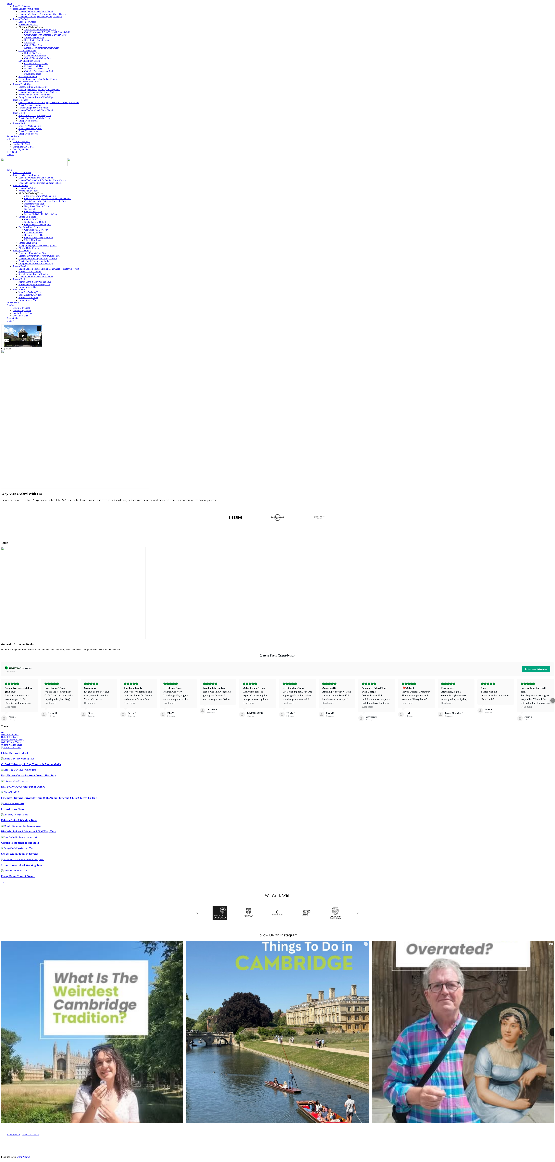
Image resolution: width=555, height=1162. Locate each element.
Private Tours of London (29, 105)
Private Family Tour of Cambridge (34, 94)
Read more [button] (10, 706)
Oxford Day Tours (9, 737)
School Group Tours (27, 76)
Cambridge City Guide (23, 147)
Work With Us (13, 1134)
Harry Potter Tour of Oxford (37, 40)
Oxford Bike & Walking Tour (37, 58)
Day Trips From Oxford (29, 61)
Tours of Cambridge (22, 84)
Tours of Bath (19, 113)
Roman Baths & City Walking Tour (34, 115)
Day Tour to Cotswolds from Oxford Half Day (28, 775)
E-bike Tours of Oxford (35, 55)
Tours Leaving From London (26, 9)
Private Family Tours (28, 24)
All (2, 732)
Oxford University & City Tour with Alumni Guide (47, 32)
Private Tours (13, 136)
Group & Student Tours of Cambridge (35, 97)
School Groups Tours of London (33, 107)
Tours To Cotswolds (22, 6)
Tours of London (20, 100)
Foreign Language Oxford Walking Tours (37, 79)
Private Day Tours (32, 74)
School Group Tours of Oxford (19, 853)
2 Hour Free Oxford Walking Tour (40, 29)
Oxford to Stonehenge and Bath (38, 71)
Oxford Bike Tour (32, 53)
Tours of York (19, 123)
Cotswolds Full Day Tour (36, 63)
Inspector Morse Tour (34, 37)
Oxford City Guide (21, 141)
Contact (10, 154)
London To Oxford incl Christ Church (35, 11)
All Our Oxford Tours (28, 81)
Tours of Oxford (20, 19)
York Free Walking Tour (29, 126)
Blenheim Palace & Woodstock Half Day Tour (28, 831)
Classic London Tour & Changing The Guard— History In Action (48, 102)
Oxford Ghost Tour (33, 45)
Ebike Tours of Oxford (14, 753)
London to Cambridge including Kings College (40, 16)
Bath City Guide (20, 149)
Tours (9, 3)
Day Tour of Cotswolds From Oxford (23, 786)
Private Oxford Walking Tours (19, 820)
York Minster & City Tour (30, 128)
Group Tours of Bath (28, 120)
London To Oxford (27, 22)
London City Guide (22, 144)
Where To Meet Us (30, 1134)
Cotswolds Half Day (33, 66)
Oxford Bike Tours (27, 50)
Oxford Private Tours (11, 742)
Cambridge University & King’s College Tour (39, 89)
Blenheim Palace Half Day (36, 68)
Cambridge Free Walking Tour (32, 87)
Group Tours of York (28, 133)
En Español (29, 42)
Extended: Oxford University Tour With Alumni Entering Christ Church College (49, 797)
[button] (277, 348)
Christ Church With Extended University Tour (45, 35)
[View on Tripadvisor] (4, 718)
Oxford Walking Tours (11, 745)
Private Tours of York (28, 131)
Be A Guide (12, 152)
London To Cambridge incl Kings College (37, 92)
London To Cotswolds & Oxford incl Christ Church (42, 14)
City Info (11, 139)
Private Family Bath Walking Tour (34, 118)
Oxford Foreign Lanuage (12, 739)
